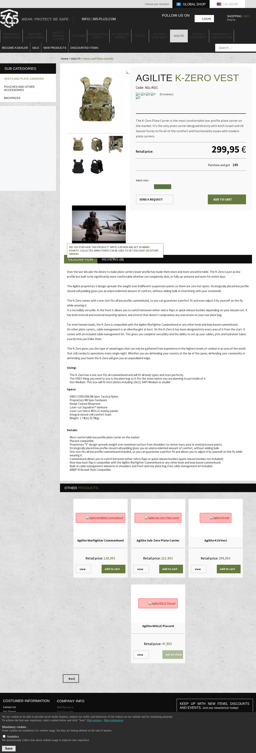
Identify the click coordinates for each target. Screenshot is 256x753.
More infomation (113, 720)
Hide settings (94, 720)
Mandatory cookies (14, 727)
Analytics (12, 736)
